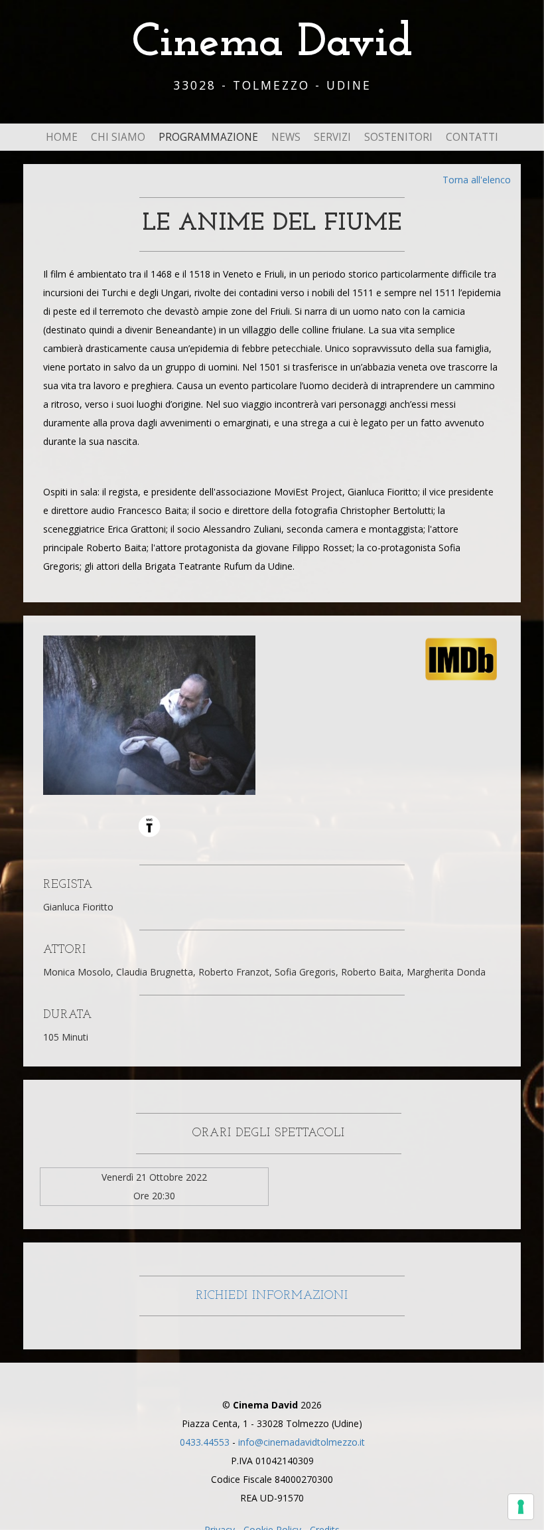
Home (62, 137)
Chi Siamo (118, 137)
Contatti (472, 137)
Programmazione (208, 137)
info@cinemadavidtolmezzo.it (301, 1442)
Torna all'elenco (476, 179)
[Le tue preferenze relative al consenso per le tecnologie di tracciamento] (520, 1506)
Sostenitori (398, 137)
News (286, 137)
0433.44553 (205, 1442)
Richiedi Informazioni (272, 1296)
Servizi (332, 137)
